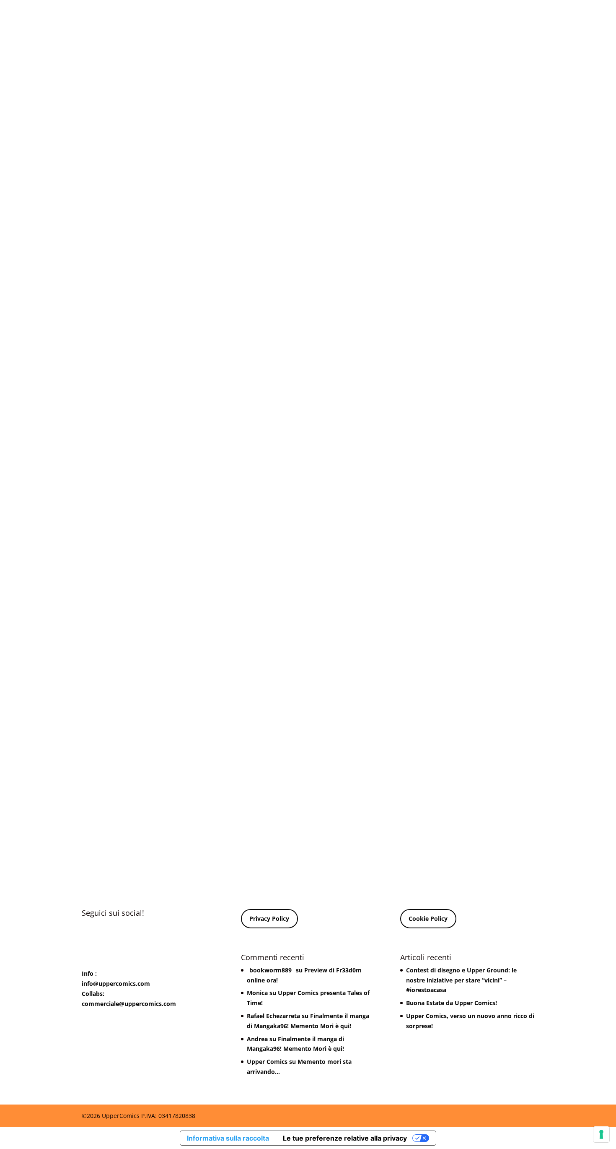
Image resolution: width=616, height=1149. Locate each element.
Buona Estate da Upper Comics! (451, 1003)
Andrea (257, 1039)
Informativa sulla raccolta (228, 1138)
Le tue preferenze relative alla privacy (345, 1138)
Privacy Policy (269, 918)
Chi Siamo (441, 17)
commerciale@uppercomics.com (129, 1004)
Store (369, 17)
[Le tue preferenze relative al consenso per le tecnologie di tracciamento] (601, 1134)
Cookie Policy (428, 918)
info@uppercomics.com (116, 983)
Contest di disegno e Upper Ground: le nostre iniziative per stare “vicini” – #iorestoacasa (461, 980)
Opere (341, 17)
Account (487, 17)
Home (273, 17)
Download (307, 17)
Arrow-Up (402, 17)
